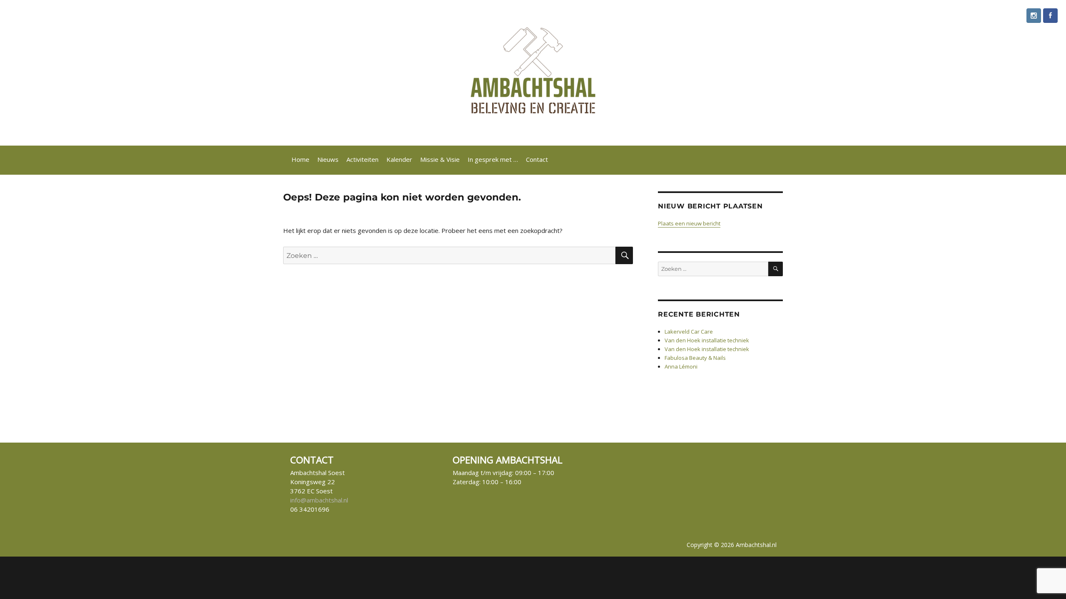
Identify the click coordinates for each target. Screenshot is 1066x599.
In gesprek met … (493, 159)
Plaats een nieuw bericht (689, 223)
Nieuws (328, 159)
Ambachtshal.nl (756, 545)
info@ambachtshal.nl (319, 500)
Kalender (399, 159)
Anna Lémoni (681, 366)
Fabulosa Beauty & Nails (695, 357)
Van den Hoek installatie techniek (707, 340)
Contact (537, 159)
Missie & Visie (440, 159)
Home (300, 159)
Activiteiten (362, 159)
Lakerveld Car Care (689, 331)
